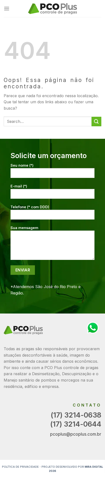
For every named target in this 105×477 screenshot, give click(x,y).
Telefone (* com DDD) (29, 207)
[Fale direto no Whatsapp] (93, 327)
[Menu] (7, 8)
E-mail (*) (18, 186)
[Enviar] (96, 121)
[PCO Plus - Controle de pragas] (52, 8)
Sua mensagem (24, 228)
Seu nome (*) (21, 165)
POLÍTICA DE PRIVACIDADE (20, 466)
